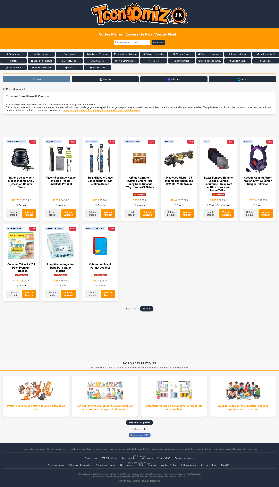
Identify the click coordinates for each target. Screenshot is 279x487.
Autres (242, 79)
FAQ (141, 465)
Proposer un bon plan (184, 458)
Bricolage (168, 142)
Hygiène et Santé (53, 142)
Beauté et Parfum (132, 142)
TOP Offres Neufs (109, 458)
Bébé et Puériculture (54, 228)
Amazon (107, 79)
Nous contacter (127, 465)
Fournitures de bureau (95, 228)
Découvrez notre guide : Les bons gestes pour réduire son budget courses (101, 110)
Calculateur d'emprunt (106, 465)
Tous (36, 79)
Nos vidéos (226, 465)
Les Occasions (146, 458)
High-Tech (248, 142)
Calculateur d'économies (80, 465)
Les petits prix (128, 458)
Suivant (147, 308)
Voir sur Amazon (29, 213)
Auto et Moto (91, 142)
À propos (152, 465)
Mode (207, 142)
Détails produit (13, 213)
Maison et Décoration (15, 142)
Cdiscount (175, 79)
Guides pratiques (188, 465)
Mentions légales (168, 465)
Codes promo (91, 458)
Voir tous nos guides (139, 422)
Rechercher (158, 42)
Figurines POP (163, 458)
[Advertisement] (139, 125)
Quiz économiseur (56, 465)
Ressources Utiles (208, 465)
